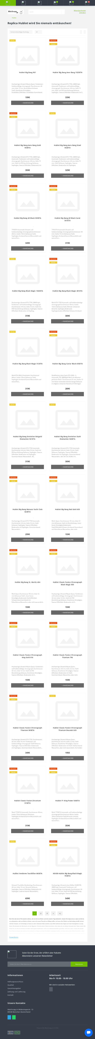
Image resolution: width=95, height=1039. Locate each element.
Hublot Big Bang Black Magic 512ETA (27, 364)
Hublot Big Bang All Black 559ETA (27, 218)
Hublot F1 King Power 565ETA (67, 801)
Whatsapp (14, 1017)
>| (60, 913)
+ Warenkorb (27, 103)
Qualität (11, 985)
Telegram (9, 1017)
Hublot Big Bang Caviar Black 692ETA (67, 364)
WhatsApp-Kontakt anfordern (80, 12)
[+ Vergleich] (43, 44)
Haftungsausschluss (15, 982)
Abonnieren (79, 964)
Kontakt (10, 995)
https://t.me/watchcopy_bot (51, 989)
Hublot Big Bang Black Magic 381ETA (67, 291)
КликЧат (60, 1032)
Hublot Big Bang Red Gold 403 (67, 509)
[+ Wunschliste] (43, 259)
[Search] (63, 11)
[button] (40, 3)
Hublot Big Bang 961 (27, 72)
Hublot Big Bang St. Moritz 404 (27, 582)
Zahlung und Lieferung (16, 992)
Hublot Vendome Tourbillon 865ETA (27, 873)
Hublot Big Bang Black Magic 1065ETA (27, 291)
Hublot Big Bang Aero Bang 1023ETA (67, 72)
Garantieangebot (14, 988)
